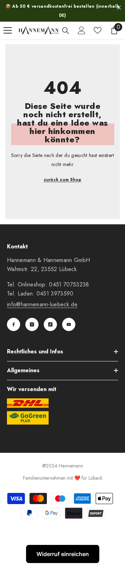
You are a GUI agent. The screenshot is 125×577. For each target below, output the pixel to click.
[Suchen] (65, 31)
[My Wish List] (97, 30)
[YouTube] (68, 324)
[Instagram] (32, 324)
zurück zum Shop (63, 180)
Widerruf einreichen (62, 553)
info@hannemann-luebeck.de (42, 304)
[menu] (7, 30)
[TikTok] (50, 324)
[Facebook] (13, 324)
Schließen (119, 7)
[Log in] (81, 30)
